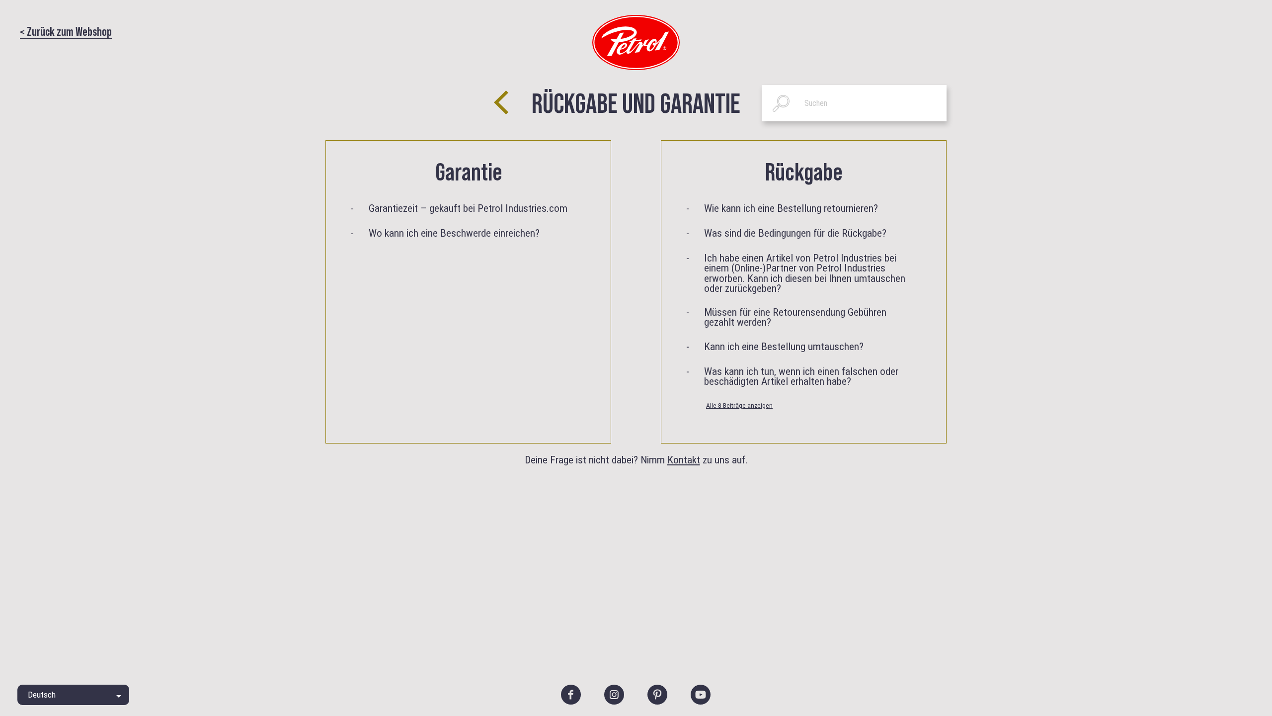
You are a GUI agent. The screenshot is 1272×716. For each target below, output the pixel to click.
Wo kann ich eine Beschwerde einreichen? (454, 233)
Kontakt (683, 459)
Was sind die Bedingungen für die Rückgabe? (795, 233)
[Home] (636, 42)
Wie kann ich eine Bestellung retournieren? (791, 208)
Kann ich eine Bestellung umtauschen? (784, 347)
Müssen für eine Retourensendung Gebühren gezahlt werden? (795, 317)
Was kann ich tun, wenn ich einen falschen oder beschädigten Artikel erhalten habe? (801, 376)
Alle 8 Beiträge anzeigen (739, 405)
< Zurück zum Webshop (66, 30)
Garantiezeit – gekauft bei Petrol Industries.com (468, 208)
